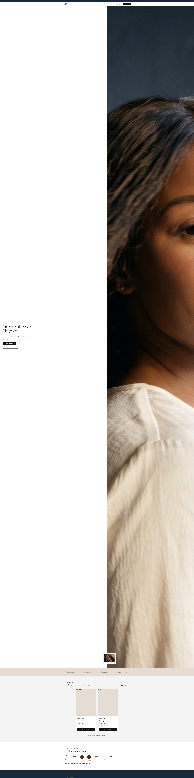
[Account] (119, 4)
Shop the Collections (10, 343)
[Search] (117, 4)
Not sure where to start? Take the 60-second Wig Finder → (97, 735)
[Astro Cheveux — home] (65, 4)
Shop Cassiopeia (108, 729)
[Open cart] (121, 4)
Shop (80, 4)
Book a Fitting (127, 4)
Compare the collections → (123, 685)
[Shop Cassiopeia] (108, 702)
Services (92, 4)
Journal (103, 4)
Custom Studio (86, 4)
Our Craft (98, 4)
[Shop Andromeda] (86, 702)
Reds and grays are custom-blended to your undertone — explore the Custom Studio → (78, 763)
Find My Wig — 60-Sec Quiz (11, 347)
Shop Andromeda (86, 729)
